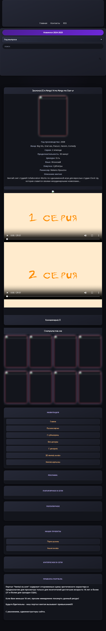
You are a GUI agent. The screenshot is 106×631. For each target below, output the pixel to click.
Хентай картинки (53, 462)
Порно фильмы (53, 541)
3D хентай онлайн (53, 455)
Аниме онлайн (53, 548)
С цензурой (53, 449)
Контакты (55, 23)
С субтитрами (53, 435)
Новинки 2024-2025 (53, 32)
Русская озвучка (53, 428)
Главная (43, 23)
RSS (65, 23)
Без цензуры (53, 442)
